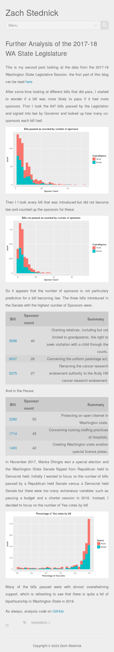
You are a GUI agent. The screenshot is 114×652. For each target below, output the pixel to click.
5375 (13, 373)
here (28, 81)
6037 (13, 358)
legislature (39, 622)
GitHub (58, 611)
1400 (13, 447)
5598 (13, 340)
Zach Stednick (32, 12)
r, (49, 622)
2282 (13, 419)
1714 (13, 433)
